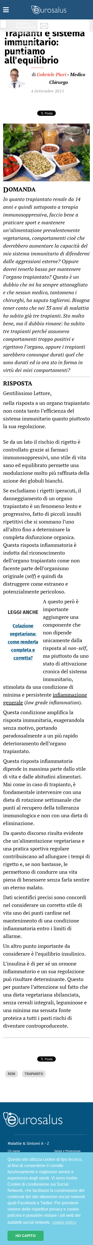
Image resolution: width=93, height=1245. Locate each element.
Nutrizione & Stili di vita (26, 45)
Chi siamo (14, 1151)
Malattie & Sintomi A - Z (28, 1143)
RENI (11, 1074)
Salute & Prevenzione (26, 25)
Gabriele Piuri (51, 74)
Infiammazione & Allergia (27, 35)
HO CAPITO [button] (26, 1236)
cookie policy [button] (64, 1222)
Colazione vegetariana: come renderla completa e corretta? (23, 642)
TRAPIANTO (34, 1074)
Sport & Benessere (24, 55)
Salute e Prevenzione (67, 1151)
